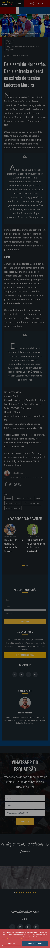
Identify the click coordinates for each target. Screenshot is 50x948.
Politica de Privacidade (15, 939)
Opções (11, 943)
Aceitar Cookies (35, 943)
